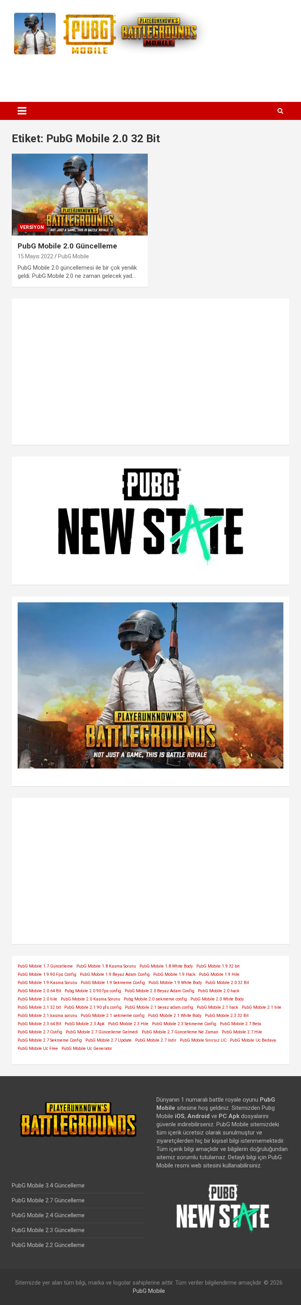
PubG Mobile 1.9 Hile (219, 974)
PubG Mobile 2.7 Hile (242, 1032)
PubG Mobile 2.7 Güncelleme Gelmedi (102, 1032)
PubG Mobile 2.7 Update (108, 1040)
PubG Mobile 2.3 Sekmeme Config (184, 1023)
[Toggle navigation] (22, 111)
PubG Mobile (73, 256)
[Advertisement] (150, 75)
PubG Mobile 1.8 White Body (166, 966)
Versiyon (32, 227)
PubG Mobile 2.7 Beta (240, 1023)
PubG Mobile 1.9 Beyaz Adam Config (115, 974)
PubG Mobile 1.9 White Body (175, 982)
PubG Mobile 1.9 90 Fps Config (47, 974)
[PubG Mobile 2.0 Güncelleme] (79, 195)
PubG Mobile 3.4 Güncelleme (48, 1185)
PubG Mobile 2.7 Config (40, 1032)
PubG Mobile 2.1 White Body (174, 1015)
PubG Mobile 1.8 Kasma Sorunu (106, 966)
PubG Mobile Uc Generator (87, 1048)
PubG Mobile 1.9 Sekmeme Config (113, 982)
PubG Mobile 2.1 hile (261, 1007)
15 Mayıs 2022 (35, 256)
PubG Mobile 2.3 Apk (85, 1023)
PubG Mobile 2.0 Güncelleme (67, 245)
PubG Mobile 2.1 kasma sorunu (47, 1015)
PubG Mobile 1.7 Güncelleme (45, 966)
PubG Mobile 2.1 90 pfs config (92, 1007)
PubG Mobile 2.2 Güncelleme (48, 1245)
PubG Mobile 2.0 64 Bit (39, 990)
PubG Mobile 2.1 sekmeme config (113, 1015)
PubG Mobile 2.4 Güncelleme (48, 1215)
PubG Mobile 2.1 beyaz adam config (159, 1007)
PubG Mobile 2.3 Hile (128, 1023)
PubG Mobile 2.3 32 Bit (226, 1015)
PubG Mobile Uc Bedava (253, 1040)
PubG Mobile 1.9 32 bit (217, 966)
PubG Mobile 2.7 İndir (155, 1040)
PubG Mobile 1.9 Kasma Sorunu (47, 982)
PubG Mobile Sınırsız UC (203, 1040)
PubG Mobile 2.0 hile (37, 999)
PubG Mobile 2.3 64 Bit (39, 1023)
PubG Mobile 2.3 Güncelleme (48, 1230)
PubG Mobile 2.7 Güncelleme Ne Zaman (180, 1032)
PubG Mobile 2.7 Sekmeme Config (50, 1040)
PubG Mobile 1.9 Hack (174, 974)
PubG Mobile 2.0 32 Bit (227, 982)
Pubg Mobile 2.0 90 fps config (93, 990)
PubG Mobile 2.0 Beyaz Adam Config (159, 990)
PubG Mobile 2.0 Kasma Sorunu (90, 999)
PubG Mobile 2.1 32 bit (39, 1007)
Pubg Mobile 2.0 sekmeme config (155, 999)
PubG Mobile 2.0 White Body (217, 999)
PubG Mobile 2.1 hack (217, 1007)
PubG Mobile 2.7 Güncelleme (48, 1200)
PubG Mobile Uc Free (38, 1048)
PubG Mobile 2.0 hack (218, 990)
